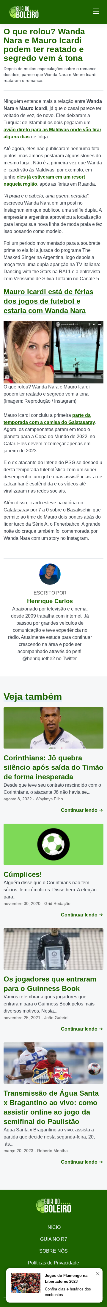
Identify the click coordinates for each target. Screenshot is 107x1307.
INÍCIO (53, 1227)
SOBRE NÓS (53, 1250)
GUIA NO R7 (53, 1239)
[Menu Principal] (96, 12)
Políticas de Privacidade (53, 1262)
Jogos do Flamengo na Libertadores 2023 (66, 1278)
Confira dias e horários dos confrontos (68, 1292)
